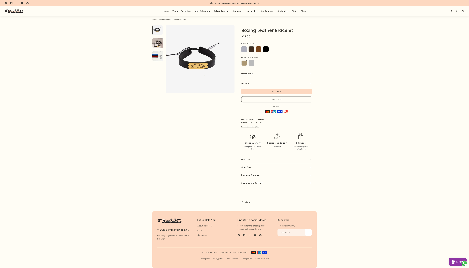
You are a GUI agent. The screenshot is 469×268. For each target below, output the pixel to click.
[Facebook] (11, 3)
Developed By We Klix (240, 252)
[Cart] (463, 11)
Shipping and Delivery (252, 183)
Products (162, 19)
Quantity (245, 83)
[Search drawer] (451, 11)
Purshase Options (250, 175)
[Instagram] (6, 3)
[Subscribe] (308, 232)
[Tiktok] (16, 3)
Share (247, 202)
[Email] (22, 3)
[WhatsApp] (27, 3)
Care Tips (246, 167)
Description (247, 73)
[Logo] (14, 11)
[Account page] (457, 11)
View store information (250, 127)
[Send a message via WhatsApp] (464, 263)
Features (245, 159)
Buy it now (277, 99)
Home (155, 19)
